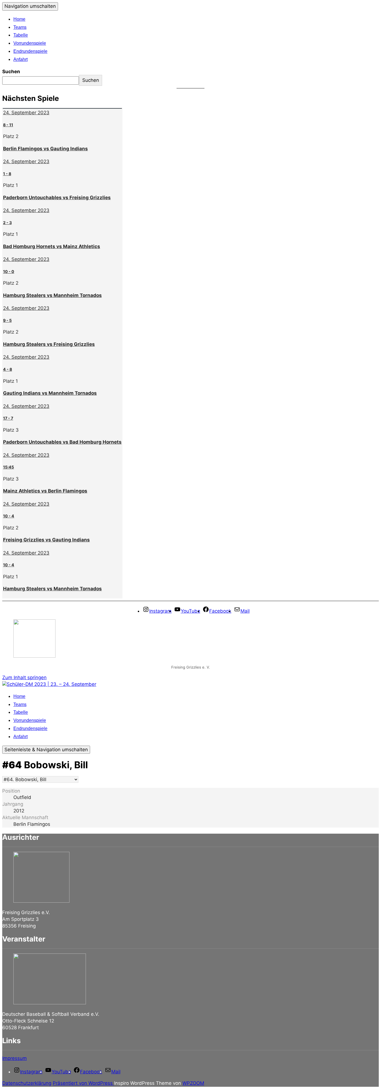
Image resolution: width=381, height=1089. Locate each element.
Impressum (14, 1058)
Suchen (11, 71)
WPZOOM (193, 1083)
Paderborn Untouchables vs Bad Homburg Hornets (62, 442)
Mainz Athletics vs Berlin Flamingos (45, 491)
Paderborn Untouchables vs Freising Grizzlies (57, 197)
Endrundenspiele (30, 51)
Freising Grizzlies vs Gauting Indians (46, 540)
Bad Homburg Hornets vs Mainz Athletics (51, 246)
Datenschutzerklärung (26, 1083)
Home (19, 19)
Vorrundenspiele (29, 43)
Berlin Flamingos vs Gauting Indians (45, 148)
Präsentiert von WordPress (83, 1083)
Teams (19, 27)
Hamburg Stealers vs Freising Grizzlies (49, 344)
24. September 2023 (26, 112)
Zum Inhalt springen (24, 677)
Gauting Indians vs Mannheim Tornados (50, 393)
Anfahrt (20, 59)
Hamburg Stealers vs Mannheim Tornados (52, 295)
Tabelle (20, 35)
